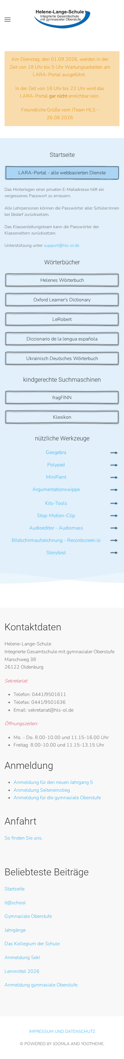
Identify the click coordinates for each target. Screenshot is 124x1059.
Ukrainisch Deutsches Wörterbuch (62, 358)
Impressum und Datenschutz (62, 1031)
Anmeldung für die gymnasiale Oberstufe (57, 797)
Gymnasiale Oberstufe (28, 916)
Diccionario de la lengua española (62, 339)
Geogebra (56, 452)
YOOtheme (92, 1044)
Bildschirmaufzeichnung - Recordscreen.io (56, 540)
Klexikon (62, 417)
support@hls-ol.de (61, 245)
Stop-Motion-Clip (56, 515)
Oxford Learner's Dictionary (62, 300)
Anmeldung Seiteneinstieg (42, 790)
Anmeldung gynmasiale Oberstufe (41, 985)
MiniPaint (56, 477)
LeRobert (62, 319)
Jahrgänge (15, 930)
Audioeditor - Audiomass (56, 528)
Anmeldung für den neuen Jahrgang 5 (53, 782)
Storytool (56, 552)
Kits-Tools (56, 503)
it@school (15, 902)
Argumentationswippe (56, 489)
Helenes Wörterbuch (62, 280)
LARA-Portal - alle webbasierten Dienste (62, 172)
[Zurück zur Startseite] (62, 19)
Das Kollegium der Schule (32, 943)
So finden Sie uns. (24, 838)
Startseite (14, 889)
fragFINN (62, 397)
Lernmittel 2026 (22, 971)
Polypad (56, 464)
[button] (8, 19)
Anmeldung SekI (22, 957)
